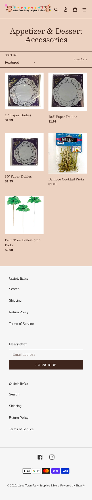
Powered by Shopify (72, 485)
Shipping (15, 300)
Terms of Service (21, 324)
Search (14, 289)
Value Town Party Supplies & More (38, 485)
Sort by (11, 55)
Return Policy (19, 312)
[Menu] (84, 9)
